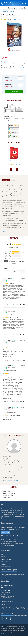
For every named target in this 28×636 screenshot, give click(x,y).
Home (2, 11)
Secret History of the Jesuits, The (14, 160)
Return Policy (6, 590)
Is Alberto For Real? (7, 301)
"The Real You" (5, 554)
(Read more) (4, 518)
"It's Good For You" (6, 559)
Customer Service (7, 585)
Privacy (15, 632)
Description (6, 180)
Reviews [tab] (6, 268)
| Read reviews (16, 19)
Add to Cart (14, 91)
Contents (13, 180)
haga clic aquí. (5, 576)
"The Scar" (4, 564)
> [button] (18, 427)
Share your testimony (8, 587)
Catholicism (11, 11)
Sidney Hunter (6, 16)
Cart (16, 8)
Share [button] (6, 304)
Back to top (6, 231)
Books (6, 11)
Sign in (11, 8)
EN (26, 8)
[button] (21, 304)
